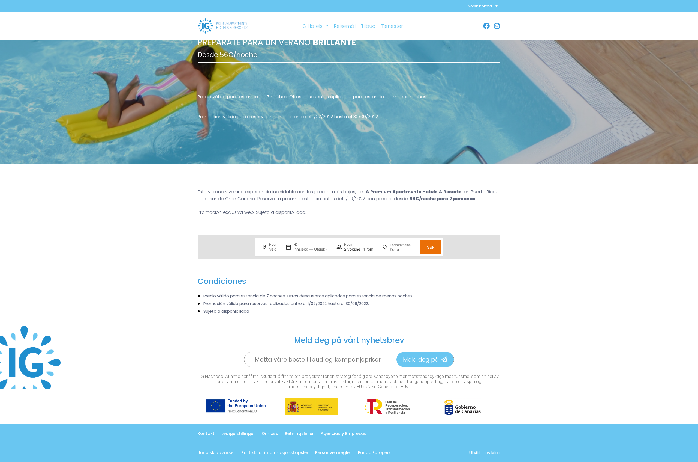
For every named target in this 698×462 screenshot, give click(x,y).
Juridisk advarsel (216, 452)
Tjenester (392, 26)
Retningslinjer (299, 433)
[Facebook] (486, 26)
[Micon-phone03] (479, 26)
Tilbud (368, 26)
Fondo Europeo (374, 452)
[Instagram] (497, 26)
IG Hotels (312, 26)
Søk (430, 247)
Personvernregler (333, 452)
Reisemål (345, 26)
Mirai (495, 452)
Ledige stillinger (238, 433)
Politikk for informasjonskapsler (274, 452)
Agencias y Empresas (343, 433)
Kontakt (206, 433)
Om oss (270, 433)
